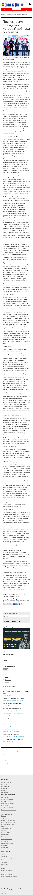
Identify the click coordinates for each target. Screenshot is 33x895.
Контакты (4, 788)
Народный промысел (7, 803)
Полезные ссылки (8, 681)
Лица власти (5, 818)
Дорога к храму (6, 828)
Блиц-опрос (4, 805)
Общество (15, 14)
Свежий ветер (5, 832)
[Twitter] (16, 603)
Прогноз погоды (7, 676)
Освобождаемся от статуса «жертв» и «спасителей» (16, 763)
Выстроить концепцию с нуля (10, 760)
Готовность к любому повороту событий (13, 698)
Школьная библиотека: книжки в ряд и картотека (16, 719)
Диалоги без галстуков (8, 820)
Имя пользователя (9, 654)
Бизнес (3, 826)
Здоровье (4, 831)
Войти (5, 669)
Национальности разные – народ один (13, 713)
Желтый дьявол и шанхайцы (10, 729)
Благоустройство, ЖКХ (13, 700)
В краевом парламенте (8, 824)
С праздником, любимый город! (11, 751)
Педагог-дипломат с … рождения (11, 724)
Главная (3, 14)
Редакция (4, 784)
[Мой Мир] (20, 603)
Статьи (9, 14)
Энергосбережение (7, 808)
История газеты (6, 782)
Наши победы (5, 786)
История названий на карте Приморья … (13, 739)
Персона (3, 816)
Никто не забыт (6, 812)
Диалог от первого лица (9, 754)
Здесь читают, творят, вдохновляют (12, 708)
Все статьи (4, 797)
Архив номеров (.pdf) (13, 621)
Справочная (5, 792)
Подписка (4, 790)
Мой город (4, 845)
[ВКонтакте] (14, 603)
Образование (11, 721)
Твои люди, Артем (6, 814)
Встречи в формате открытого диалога (13, 769)
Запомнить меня (9, 666)
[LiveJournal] (21, 603)
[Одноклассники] (18, 603)
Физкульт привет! (6, 839)
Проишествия (5, 834)
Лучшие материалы (7, 843)
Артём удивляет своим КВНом (11, 734)
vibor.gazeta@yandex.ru (8, 870)
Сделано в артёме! (6, 801)
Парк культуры (11, 710)
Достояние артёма (7, 799)
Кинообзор (4, 841)
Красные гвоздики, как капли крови (12, 703)
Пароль (5, 660)
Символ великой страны (9, 766)
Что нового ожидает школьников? (12, 757)
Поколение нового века (14, 736)
